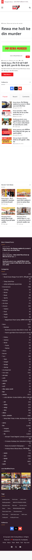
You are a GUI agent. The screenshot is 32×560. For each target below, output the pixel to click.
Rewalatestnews (18, 511)
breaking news (6, 499)
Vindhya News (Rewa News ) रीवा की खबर (17, 448)
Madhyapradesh (6, 502)
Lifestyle (4, 306)
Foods (7, 345)
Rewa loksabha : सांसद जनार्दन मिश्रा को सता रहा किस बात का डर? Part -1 (20, 112)
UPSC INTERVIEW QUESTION (13, 284)
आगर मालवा (5, 375)
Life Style (5, 303)
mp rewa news (23, 505)
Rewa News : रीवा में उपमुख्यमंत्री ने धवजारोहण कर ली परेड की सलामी (7, 200)
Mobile (6, 364)
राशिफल (4, 413)
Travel (5, 317)
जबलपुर (5, 407)
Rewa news (5, 514)
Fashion (6, 309)
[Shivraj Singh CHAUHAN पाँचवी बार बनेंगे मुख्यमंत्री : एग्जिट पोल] (7, 140)
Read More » (7, 74)
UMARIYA (7, 431)
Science (6, 340)
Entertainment (6, 287)
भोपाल (5, 410)
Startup (6, 367)
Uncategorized (6, 370)
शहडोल (4, 464)
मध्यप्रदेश (4, 394)
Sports (6, 298)
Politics (6, 337)
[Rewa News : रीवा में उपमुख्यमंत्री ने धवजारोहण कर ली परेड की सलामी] (8, 193)
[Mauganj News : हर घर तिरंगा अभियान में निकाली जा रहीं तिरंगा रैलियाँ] (26, 481)
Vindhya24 (5, 517)
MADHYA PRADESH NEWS (19, 502)
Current (4, 274)
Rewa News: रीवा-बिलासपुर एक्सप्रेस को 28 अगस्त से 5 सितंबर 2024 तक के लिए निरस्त (21, 104)
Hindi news (15, 499)
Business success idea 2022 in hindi (16, 330)
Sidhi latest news (15, 514)
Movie (5, 292)
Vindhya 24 (5, 60)
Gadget (6, 362)
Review (4, 353)
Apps (5, 359)
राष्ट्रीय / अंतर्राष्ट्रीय (7, 415)
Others (4, 351)
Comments (25, 96)
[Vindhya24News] (16, 7)
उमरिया (4, 383)
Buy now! (26, 542)
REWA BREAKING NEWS (19, 508)
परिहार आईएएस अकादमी (7, 389)
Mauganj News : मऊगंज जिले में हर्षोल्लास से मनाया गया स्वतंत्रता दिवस (23, 200)
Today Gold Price (9, 281)
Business (6, 327)
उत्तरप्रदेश (4, 381)
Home (4, 23)
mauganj (6, 428)
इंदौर (5, 402)
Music (5, 295)
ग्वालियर (5, 404)
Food (5, 311)
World (5, 342)
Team (13, 542)
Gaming (6, 289)
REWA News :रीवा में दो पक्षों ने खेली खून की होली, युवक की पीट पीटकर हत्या (15, 64)
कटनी (3, 386)
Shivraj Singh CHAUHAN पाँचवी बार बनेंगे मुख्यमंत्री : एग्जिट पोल (21, 140)
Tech (3, 356)
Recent (15, 96)
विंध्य (3, 425)
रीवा (4, 434)
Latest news (23, 499)
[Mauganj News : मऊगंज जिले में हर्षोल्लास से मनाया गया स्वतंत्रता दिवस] (24, 193)
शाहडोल (5, 453)
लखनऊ (4, 423)
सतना (5, 456)
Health (6, 314)
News (4, 324)
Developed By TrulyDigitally (20, 539)
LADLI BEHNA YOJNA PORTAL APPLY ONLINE (18, 397)
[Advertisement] (16, 163)
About (9, 542)
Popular (5, 96)
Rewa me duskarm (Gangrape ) (14, 446)
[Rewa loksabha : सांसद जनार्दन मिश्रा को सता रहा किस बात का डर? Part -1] (7, 113)
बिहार (3, 392)
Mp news (14, 505)
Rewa (9, 508)
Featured (4, 300)
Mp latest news (6, 505)
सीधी (5, 461)
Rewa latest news (6, 511)
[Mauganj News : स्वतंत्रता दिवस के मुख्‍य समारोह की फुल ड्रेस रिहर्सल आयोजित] (8, 211)
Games (7, 348)
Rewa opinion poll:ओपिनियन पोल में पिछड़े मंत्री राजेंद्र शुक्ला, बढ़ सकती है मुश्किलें (21, 131)
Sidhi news (24, 514)
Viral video (5, 372)
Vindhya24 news (14, 517)
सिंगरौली (5, 458)
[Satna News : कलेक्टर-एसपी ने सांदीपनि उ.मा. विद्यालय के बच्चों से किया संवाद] (26, 487)
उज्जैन (3, 378)
